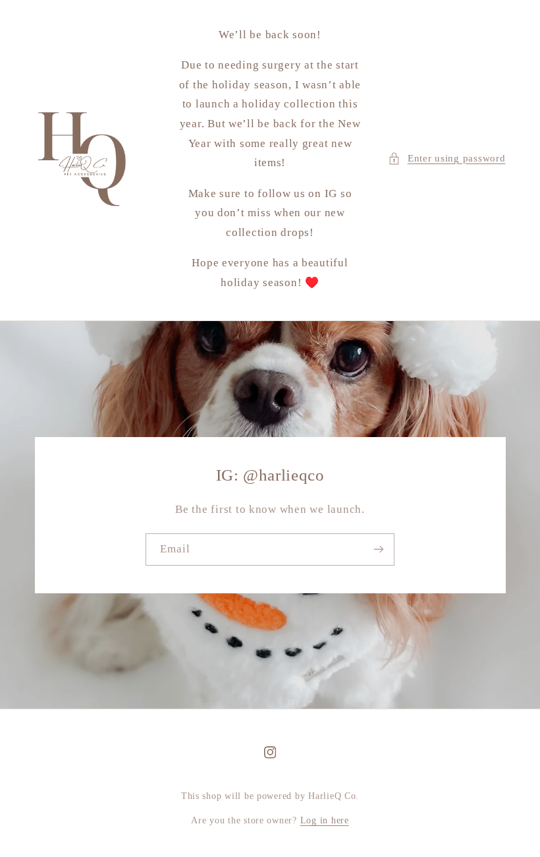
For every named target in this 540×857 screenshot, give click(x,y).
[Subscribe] (379, 549)
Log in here (324, 820)
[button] (446, 158)
